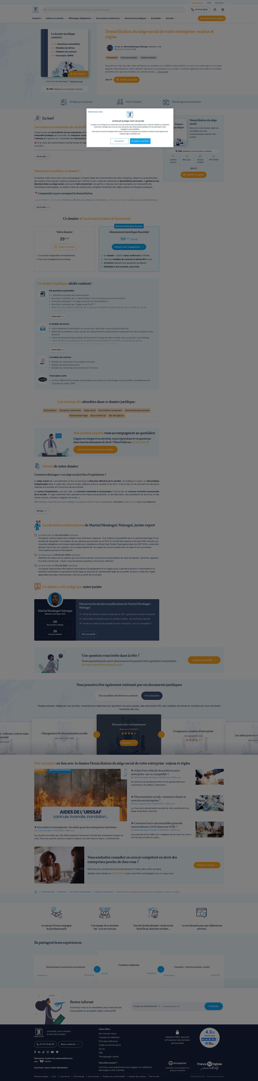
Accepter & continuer (140, 141)
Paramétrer (119, 141)
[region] (130, 128)
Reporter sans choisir (95, 111)
